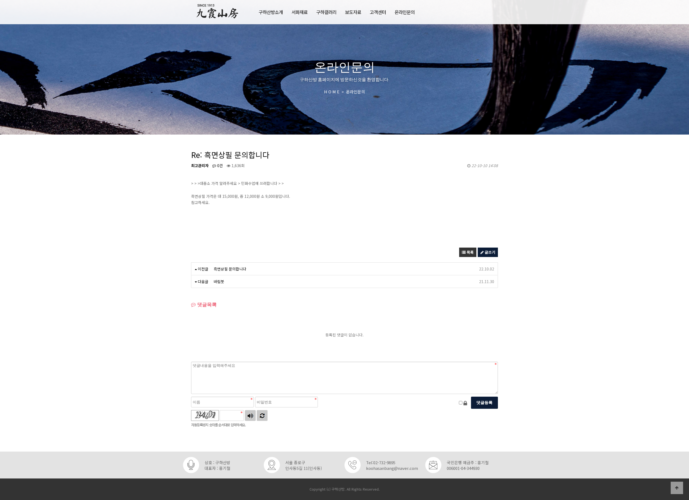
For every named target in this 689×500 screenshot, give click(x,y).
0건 (219, 165)
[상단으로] (677, 488)
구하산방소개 (271, 12)
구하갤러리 (326, 12)
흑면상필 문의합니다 (230, 269)
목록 (470, 252)
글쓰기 (489, 252)
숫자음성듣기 (250, 415)
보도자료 (353, 12)
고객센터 (378, 12)
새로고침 (262, 415)
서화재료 (299, 12)
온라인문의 (405, 12)
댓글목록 (206, 304)
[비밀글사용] (465, 403)
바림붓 (219, 281)
